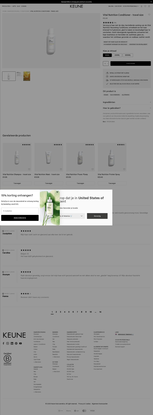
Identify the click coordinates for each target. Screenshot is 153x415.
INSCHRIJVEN (20, 217)
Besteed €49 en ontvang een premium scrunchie (76, 2)
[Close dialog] (151, 2)
